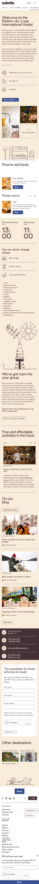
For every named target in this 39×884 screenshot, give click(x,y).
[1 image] (6, 183)
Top (33, 798)
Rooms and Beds (15, 7)
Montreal (6, 809)
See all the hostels (9, 763)
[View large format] (10, 122)
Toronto (5, 815)
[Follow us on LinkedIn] (10, 798)
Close (37, 856)
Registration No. (5, 65)
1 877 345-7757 (14, 639)
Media (5, 835)
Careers (5, 833)
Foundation (29, 815)
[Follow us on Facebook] (2, 798)
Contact (6, 852)
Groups (25, 7)
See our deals (9, 100)
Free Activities (34, 7)
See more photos (28, 132)
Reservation (7, 849)
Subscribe (9, 732)
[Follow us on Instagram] (6, 798)
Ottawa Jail (7, 812)
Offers (5, 828)
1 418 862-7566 (14, 641)
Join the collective (6, 839)
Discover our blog (10, 510)
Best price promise (10, 847)
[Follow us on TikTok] (14, 798)
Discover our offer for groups (13, 418)
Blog (4, 842)
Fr (35, 3)
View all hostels (5, 819)
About (5, 825)
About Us (5, 7)
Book (19, 882)
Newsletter (7, 844)
